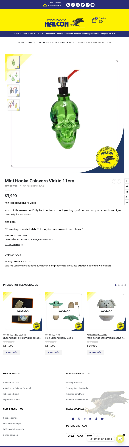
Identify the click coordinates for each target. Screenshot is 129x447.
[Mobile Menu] (19, 29)
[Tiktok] (88, 5)
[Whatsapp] (78, 5)
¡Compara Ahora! (107, 33)
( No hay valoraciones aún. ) (31, 186)
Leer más (12, 352)
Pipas (58, 335)
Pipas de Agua (45, 240)
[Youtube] (92, 5)
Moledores (102, 335)
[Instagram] (73, 5)
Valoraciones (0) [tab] (14, 245)
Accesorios (23, 240)
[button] (116, 285)
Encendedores (20, 335)
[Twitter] (83, 5)
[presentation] (120, 113)
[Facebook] (68, 5)
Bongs (34, 240)
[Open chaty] (120, 439)
